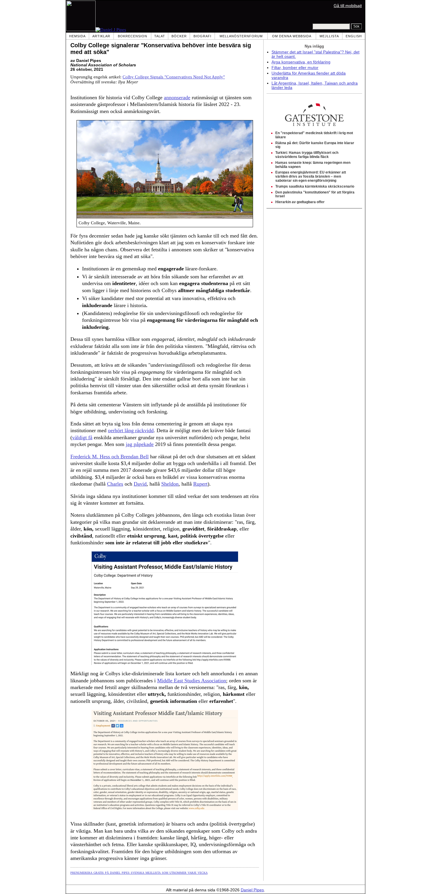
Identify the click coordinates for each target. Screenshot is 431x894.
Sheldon (170, 484)
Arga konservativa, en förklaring (301, 62)
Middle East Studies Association (191, 680)
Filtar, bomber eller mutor (295, 67)
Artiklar (101, 36)
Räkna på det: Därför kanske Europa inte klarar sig (314, 145)
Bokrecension (132, 36)
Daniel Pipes (252, 890)
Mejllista (329, 36)
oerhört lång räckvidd (131, 430)
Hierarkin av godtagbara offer (300, 202)
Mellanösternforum (241, 36)
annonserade (177, 97)
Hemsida (77, 36)
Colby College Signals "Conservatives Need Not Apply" (174, 77)
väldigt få (82, 437)
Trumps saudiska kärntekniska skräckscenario (314, 186)
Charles (115, 484)
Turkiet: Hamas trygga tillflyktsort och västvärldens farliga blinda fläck (306, 155)
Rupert (200, 484)
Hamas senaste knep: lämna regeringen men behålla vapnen (312, 165)
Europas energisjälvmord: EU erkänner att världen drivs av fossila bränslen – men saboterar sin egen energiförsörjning (310, 176)
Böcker (179, 36)
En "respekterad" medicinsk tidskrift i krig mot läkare (314, 135)
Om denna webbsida (291, 36)
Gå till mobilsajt (348, 6)
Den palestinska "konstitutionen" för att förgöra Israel (314, 194)
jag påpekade (140, 444)
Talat (159, 36)
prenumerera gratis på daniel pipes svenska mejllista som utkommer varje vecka (139, 872)
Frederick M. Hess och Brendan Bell (109, 456)
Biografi (202, 36)
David (140, 484)
